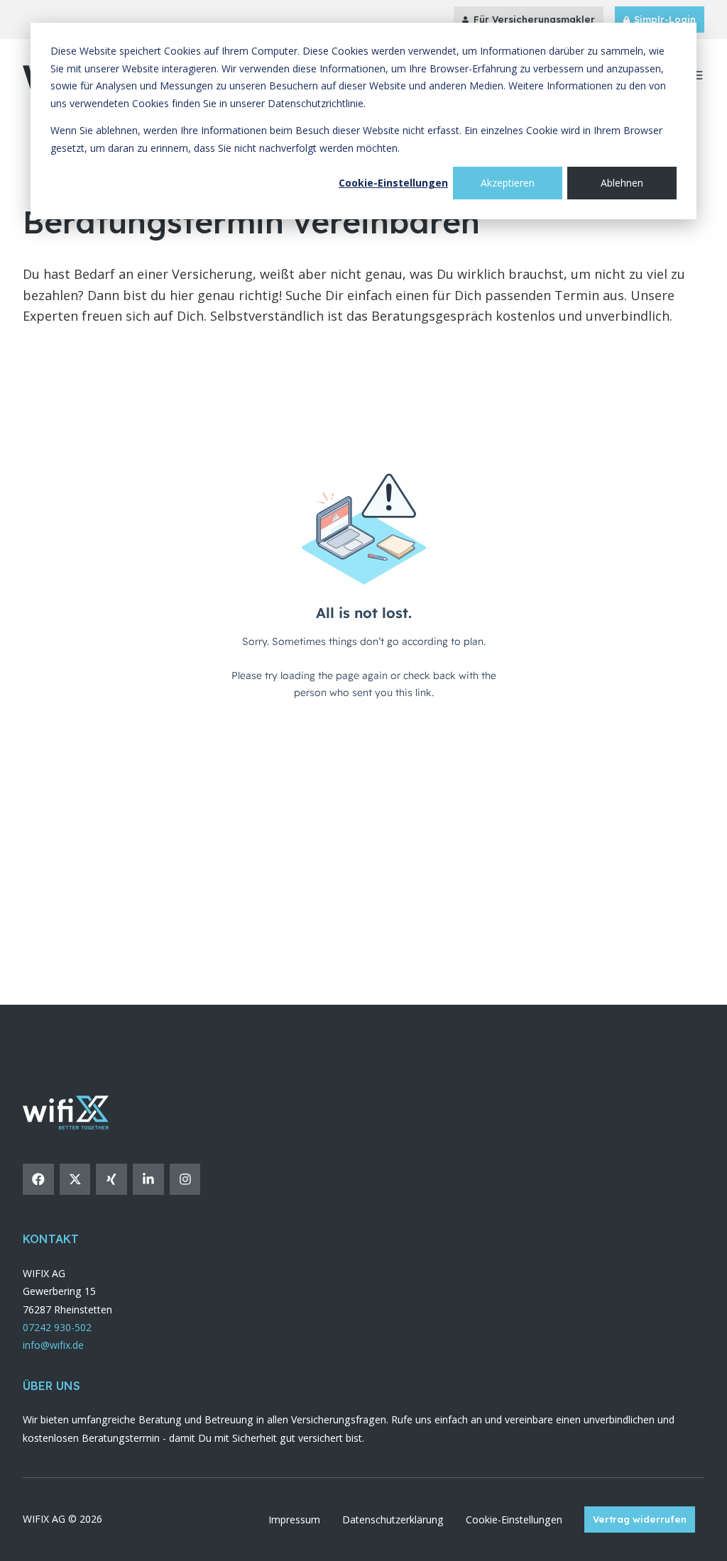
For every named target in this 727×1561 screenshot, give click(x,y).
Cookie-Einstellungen (393, 182)
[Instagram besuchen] (185, 1179)
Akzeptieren (508, 182)
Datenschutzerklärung (393, 1519)
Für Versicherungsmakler (534, 19)
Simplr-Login (665, 19)
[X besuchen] (75, 1179)
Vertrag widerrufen (640, 1519)
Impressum (294, 1519)
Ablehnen (622, 182)
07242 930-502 (57, 1327)
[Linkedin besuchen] (148, 1179)
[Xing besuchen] (111, 1179)
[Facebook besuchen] (38, 1179)
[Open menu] (697, 75)
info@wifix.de (53, 1345)
